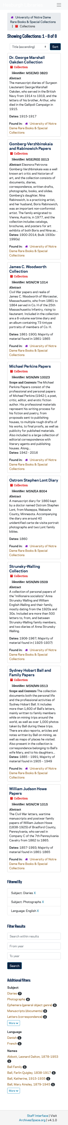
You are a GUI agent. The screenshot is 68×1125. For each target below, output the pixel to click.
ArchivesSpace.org (32, 1120)
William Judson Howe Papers (28, 791)
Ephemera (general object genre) (30, 1005)
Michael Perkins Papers (30, 366)
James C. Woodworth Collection (27, 269)
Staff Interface (37, 1116)
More (12, 1023)
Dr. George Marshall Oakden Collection (27, 59)
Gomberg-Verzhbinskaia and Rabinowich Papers (31, 146)
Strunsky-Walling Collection (24, 568)
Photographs (16, 999)
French (12, 1043)
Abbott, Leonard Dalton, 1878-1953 (32, 1056)
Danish (12, 1038)
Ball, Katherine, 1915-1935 (26, 1078)
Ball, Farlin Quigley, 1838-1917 (29, 1072)
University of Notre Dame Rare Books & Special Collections (32, 127)
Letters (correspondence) (25, 1017)
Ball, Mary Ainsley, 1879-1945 (29, 1084)
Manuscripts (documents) (25, 1011)
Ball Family (15, 1067)
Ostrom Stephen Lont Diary (33, 479)
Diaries (12, 993)
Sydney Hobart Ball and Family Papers (30, 672)
